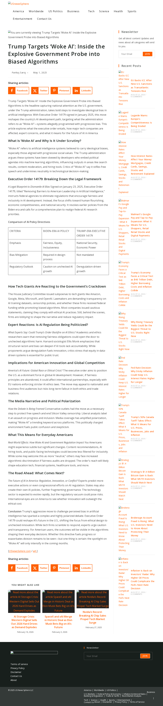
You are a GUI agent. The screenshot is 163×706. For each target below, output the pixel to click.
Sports (112, 700)
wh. (35, 551)
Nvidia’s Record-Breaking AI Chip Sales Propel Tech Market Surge (92, 617)
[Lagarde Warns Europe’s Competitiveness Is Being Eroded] (124, 123)
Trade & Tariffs (112, 696)
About (14, 680)
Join (147, 54)
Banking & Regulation (93, 696)
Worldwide (99, 690)
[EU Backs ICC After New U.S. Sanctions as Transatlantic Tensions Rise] (124, 88)
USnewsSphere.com (20, 551)
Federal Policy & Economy (109, 694)
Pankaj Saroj (19, 72)
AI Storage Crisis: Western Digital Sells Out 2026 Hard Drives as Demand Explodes (24, 622)
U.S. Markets (89, 694)
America (87, 690)
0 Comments (136, 96)
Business (151, 692)
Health (103, 700)
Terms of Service (137, 702)
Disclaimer (16, 672)
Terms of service (19, 664)
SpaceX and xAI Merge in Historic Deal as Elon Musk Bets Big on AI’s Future (58, 622)
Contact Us (16, 676)
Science (94, 700)
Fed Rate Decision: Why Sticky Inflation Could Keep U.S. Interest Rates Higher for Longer (143, 375)
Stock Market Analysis (131, 696)
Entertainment (123, 700)
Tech (86, 700)
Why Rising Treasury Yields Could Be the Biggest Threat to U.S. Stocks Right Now (142, 329)
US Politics (111, 690)
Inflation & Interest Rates (134, 694)
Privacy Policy (18, 668)
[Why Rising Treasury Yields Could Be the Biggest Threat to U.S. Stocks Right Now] (124, 331)
